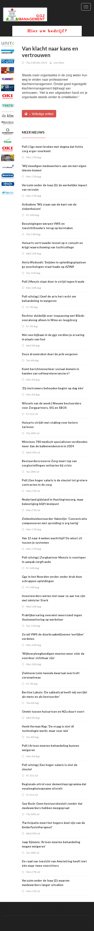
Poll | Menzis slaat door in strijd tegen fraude (53, 281)
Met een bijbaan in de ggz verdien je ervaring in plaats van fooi (53, 337)
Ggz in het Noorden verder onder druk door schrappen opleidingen (52, 579)
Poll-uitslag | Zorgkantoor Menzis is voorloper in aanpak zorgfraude (54, 560)
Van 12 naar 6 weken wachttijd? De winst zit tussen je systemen (52, 540)
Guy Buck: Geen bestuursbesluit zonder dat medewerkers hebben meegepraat (52, 806)
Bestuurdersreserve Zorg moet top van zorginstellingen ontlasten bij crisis (49, 463)
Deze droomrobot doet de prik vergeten (50, 354)
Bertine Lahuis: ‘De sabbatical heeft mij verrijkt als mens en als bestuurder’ (54, 694)
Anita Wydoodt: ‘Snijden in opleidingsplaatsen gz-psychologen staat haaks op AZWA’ (54, 264)
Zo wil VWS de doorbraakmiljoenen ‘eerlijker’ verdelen (53, 636)
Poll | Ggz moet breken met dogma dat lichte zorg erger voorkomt (52, 149)
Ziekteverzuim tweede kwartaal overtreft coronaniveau (51, 675)
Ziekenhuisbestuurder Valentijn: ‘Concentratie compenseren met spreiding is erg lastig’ (54, 521)
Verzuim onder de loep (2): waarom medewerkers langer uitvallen (45, 883)
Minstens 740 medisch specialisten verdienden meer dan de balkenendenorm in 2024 (54, 444)
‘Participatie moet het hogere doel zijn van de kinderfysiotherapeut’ (53, 825)
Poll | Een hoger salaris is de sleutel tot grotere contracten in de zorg (54, 482)
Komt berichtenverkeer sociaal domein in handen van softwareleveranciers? (50, 371)
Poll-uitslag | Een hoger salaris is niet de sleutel (49, 767)
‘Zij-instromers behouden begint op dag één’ (53, 388)
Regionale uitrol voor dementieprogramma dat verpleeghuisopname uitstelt (54, 786)
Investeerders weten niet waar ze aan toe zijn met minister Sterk (53, 598)
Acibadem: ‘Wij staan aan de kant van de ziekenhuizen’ (49, 207)
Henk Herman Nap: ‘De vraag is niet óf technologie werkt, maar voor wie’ (48, 729)
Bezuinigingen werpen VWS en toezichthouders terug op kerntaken (47, 226)
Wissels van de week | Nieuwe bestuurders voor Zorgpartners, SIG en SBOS (51, 405)
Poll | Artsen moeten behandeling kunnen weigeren (50, 748)
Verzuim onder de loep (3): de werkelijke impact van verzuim (54, 187)
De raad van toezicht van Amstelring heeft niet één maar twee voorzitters (54, 863)
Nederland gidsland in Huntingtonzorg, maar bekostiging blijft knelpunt (53, 502)
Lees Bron (59, 62)
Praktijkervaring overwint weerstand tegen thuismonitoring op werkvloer (52, 617)
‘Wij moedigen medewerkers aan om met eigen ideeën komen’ (54, 168)
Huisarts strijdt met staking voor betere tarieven (50, 425)
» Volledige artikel (40, 113)
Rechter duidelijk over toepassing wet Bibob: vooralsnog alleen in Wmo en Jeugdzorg (53, 318)
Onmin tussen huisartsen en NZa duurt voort (53, 711)
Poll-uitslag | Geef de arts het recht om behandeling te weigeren (49, 299)
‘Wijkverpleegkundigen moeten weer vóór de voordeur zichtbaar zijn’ (53, 656)
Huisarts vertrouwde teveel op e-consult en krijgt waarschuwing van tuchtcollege (52, 245)
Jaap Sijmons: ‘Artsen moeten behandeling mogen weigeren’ (51, 844)
